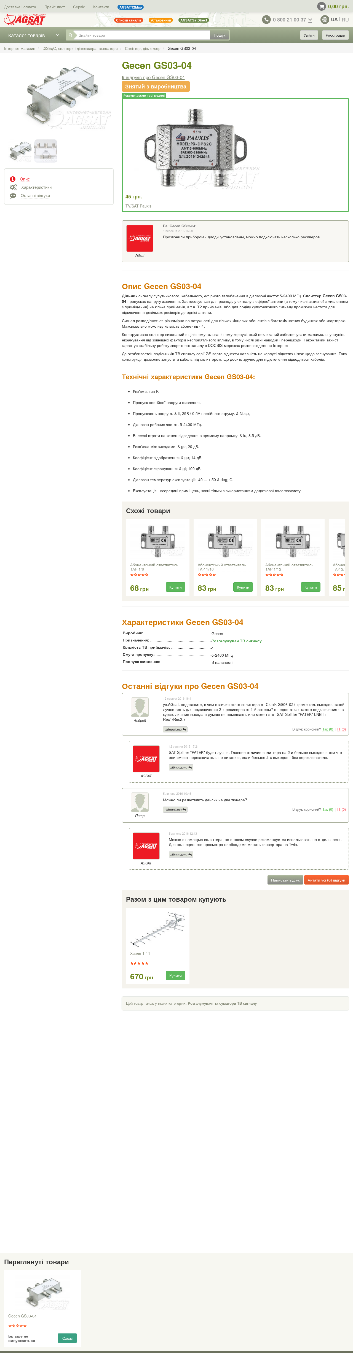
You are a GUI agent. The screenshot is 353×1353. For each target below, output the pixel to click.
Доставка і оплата (20, 6)
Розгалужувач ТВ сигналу (237, 640)
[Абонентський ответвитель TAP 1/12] (292, 541)
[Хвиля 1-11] (157, 930)
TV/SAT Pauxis (138, 206)
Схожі (67, 1338)
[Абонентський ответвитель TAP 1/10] (225, 541)
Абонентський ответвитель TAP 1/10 (222, 567)
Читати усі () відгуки (326, 880)
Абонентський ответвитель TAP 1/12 (289, 567)
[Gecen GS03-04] (59, 101)
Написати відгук (285, 880)
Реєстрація (335, 35)
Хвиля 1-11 (140, 953)
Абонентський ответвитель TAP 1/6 (154, 567)
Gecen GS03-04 (22, 1316)
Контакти (101, 6)
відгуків (153, 77)
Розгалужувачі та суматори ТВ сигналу (222, 1003)
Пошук (219, 35)
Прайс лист (54, 6)
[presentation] (126, 558)
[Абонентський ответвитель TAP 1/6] (157, 541)
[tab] (59, 178)
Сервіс (79, 6)
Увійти (309, 35)
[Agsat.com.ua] (25, 19)
